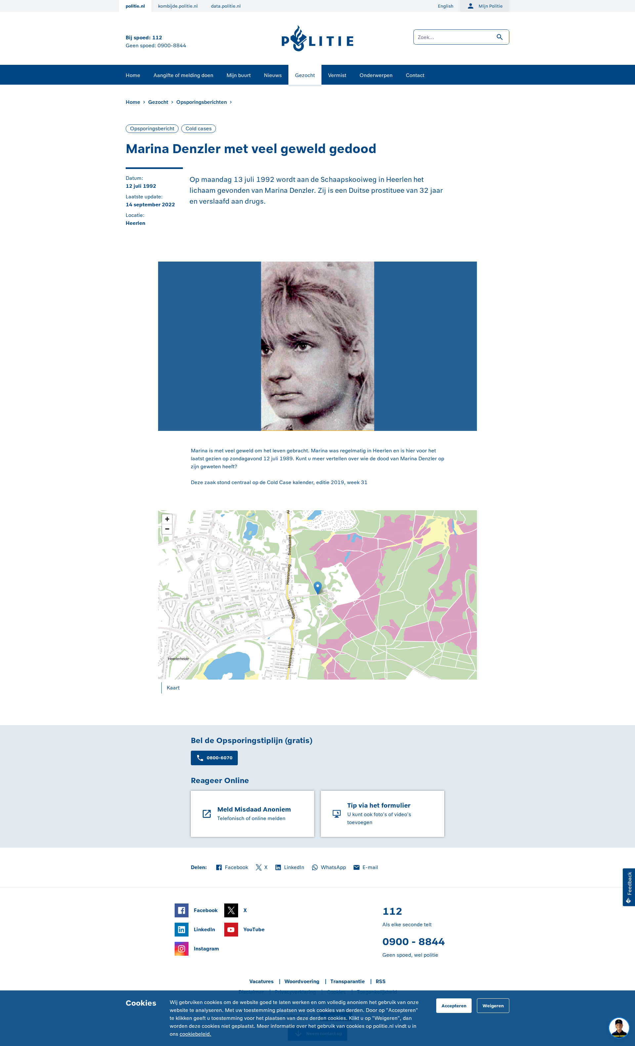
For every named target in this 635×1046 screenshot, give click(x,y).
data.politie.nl (226, 6)
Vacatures (261, 981)
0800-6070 (220, 758)
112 (157, 37)
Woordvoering (301, 981)
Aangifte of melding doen (183, 75)
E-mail (365, 867)
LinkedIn (289, 867)
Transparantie (347, 981)
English (445, 6)
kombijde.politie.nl (178, 6)
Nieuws (273, 75)
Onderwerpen (376, 75)
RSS (381, 981)
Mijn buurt (239, 75)
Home (133, 75)
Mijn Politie (491, 6)
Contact (415, 75)
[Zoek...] (461, 40)
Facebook (231, 867)
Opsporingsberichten (201, 102)
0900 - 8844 (413, 941)
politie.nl (135, 6)
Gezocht (305, 75)
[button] (167, 519)
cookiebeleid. (195, 1034)
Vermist (337, 75)
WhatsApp (328, 867)
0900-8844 (171, 45)
